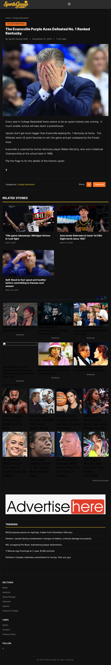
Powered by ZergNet (100, 481)
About (5, 625)
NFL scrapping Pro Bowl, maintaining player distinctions (33, 544)
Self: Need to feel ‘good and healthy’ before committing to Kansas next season (25, 282)
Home (8, 18)
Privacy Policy (9, 634)
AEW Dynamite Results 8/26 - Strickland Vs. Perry (12, 422)
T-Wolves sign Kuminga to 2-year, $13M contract (29, 551)
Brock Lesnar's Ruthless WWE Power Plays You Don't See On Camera (68, 467)
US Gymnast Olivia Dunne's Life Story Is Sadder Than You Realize (14, 467)
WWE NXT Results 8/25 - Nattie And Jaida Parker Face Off (95, 422)
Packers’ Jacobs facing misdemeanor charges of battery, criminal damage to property (48, 538)
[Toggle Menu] (69, 4)
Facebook (99, 184)
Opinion (5, 606)
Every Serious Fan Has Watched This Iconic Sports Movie (41, 422)
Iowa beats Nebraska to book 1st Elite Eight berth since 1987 (81, 237)
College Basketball (20, 18)
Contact (6, 629)
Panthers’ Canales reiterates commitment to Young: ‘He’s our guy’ (38, 557)
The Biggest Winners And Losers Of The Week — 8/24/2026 (93, 467)
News (5, 587)
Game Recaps (8, 597)
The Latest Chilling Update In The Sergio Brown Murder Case (40, 467)
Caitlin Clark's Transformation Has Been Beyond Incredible (69, 422)
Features (6, 601)
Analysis (6, 592)
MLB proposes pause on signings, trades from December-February (38, 532)
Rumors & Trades (10, 611)
